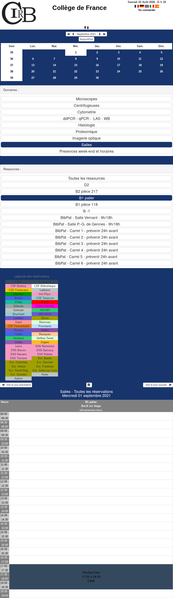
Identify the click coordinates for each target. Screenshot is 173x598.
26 (161, 71)
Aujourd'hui (86, 39)
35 (11, 52)
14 (54, 65)
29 (75, 77)
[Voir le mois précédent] (73, 34)
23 (97, 71)
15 (75, 65)
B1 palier (91, 402)
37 (11, 65)
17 (118, 65)
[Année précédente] (68, 34)
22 (75, 71)
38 (11, 71)
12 (161, 58)
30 (97, 77)
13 (32, 65)
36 (11, 58)
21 (54, 71)
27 (32, 77)
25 (140, 71)
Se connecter (146, 10)
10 (118, 58)
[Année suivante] (104, 34)
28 (54, 77)
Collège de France (79, 7)
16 (97, 65)
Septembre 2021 (86, 34)
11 (140, 58)
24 (118, 71)
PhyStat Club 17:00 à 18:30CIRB (91, 577)
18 (140, 65)
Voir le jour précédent (17, 384)
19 (161, 65)
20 (32, 71)
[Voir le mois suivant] (99, 34)
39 (11, 77)
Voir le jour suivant (156, 384)
